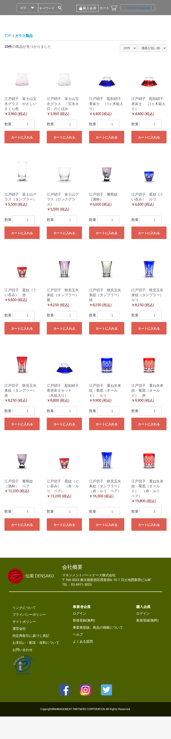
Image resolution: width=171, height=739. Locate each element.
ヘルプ (78, 634)
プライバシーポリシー (29, 615)
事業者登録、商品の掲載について (98, 628)
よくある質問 (83, 642)
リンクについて (24, 608)
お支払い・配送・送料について (35, 643)
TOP (7, 36)
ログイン (79, 613)
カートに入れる (22, 137)
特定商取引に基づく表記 (30, 636)
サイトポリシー (24, 622)
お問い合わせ (22, 650)
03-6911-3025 (81, 585)
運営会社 (19, 629)
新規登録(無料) (84, 620)
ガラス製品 (24, 36)
